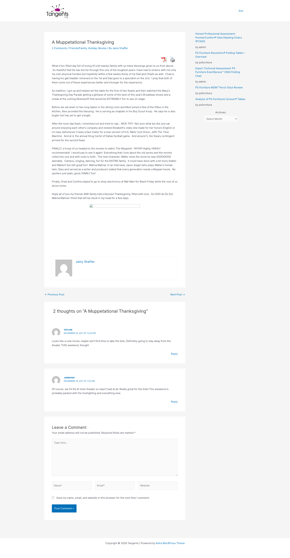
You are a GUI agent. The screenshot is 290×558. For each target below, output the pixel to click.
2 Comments (59, 48)
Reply (174, 353)
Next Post (177, 294)
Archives (220, 112)
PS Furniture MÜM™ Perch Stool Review (219, 87)
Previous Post (54, 294)
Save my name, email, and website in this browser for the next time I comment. (103, 497)
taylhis (68, 329)
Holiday (92, 48)
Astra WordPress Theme (170, 543)
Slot (240, 10)
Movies (102, 48)
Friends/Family (78, 48)
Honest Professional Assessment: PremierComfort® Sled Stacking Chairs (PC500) (218, 37)
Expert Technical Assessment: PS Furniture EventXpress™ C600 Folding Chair (217, 72)
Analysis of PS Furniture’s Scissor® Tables (220, 99)
